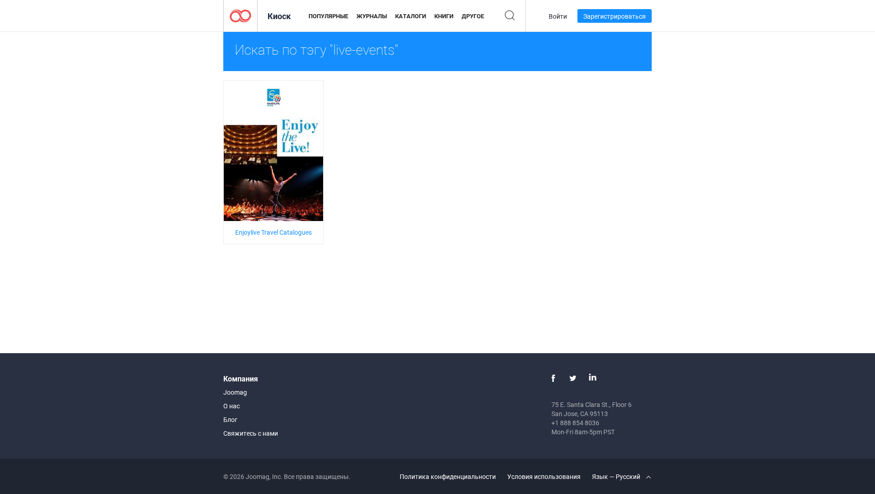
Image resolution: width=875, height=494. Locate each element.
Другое (473, 16)
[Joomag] (240, 15)
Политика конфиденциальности (448, 476)
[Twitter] (573, 378)
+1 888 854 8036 (575, 422)
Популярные (328, 16)
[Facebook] (553, 378)
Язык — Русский (617, 476)
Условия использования (544, 476)
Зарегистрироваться (614, 16)
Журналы (371, 16)
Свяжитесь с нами (250, 433)
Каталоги (410, 16)
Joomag (235, 392)
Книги (443, 16)
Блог (230, 419)
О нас (231, 405)
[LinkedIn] (592, 378)
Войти (558, 16)
